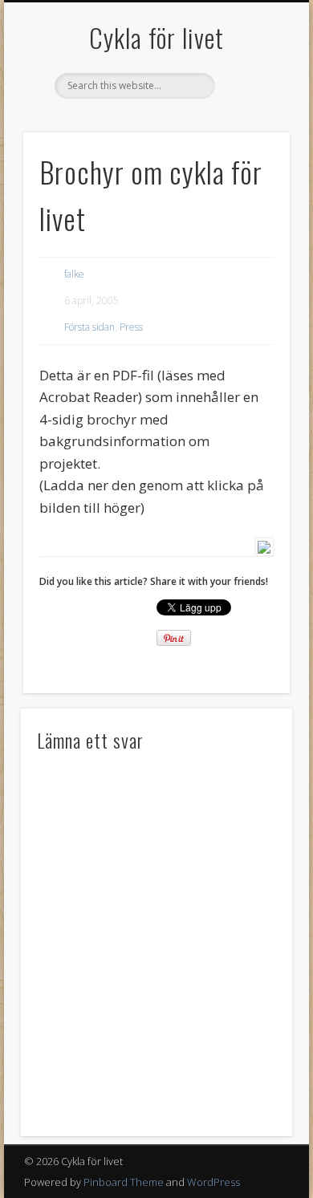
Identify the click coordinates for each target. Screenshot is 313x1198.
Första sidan (89, 327)
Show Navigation (250, 143)
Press (131, 327)
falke (74, 274)
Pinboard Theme (123, 1182)
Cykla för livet (156, 37)
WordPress (213, 1182)
